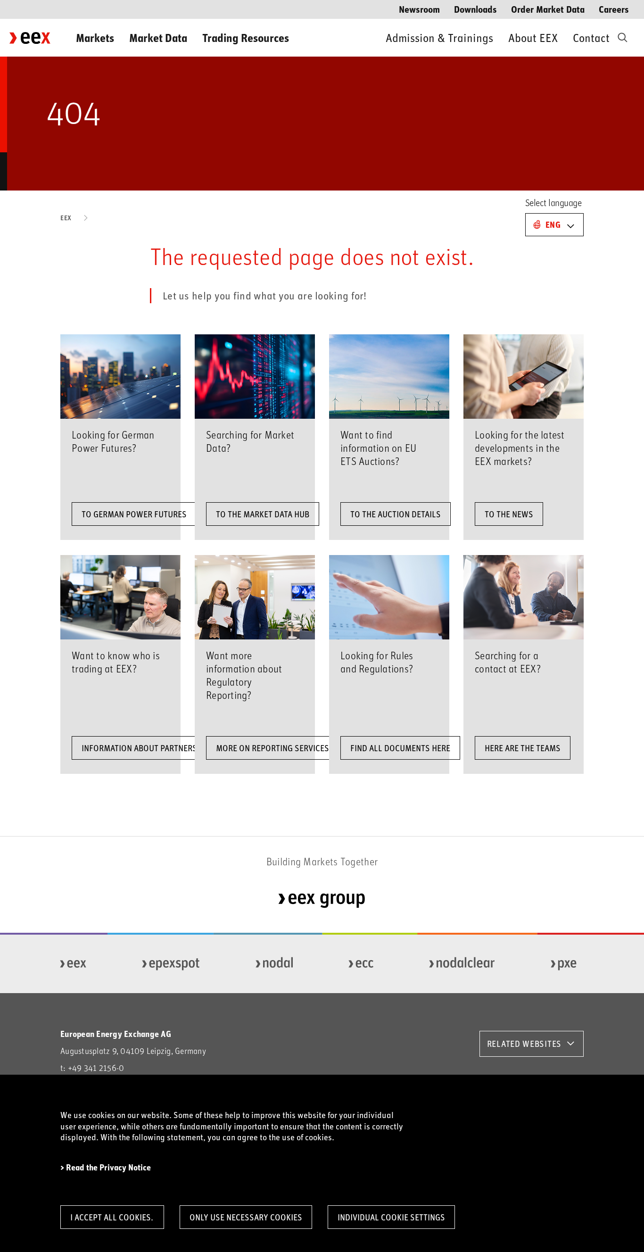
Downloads (475, 8)
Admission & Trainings (439, 37)
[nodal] (274, 964)
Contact (591, 37)
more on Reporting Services (272, 748)
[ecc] (361, 964)
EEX (66, 217)
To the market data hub (262, 514)
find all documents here (400, 748)
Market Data (158, 37)
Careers (614, 8)
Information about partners (139, 748)
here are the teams (523, 748)
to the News (509, 514)
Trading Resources (245, 37)
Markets (95, 37)
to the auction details (395, 514)
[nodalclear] (462, 964)
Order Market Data (548, 8)
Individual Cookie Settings (391, 1217)
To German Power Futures (134, 514)
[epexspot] (171, 964)
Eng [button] (553, 224)
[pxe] (564, 964)
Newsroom (419, 8)
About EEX (533, 37)
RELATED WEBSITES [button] (524, 1043)
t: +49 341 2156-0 (92, 1067)
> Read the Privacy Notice (105, 1167)
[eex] (73, 964)
